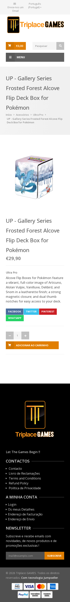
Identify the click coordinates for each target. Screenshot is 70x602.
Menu (21, 57)
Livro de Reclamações (24, 474)
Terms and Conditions (25, 478)
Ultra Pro (38, 114)
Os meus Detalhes (21, 510)
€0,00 (19, 46)
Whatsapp (14, 318)
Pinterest (47, 311)
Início (9, 114)
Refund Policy (18, 483)
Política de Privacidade (25, 488)
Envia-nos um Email (16, 9)
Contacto (15, 469)
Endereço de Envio (21, 519)
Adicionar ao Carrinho (32, 345)
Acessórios (22, 114)
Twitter (31, 311)
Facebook (14, 311)
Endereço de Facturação (25, 514)
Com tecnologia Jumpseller (39, 578)
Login (12, 505)
